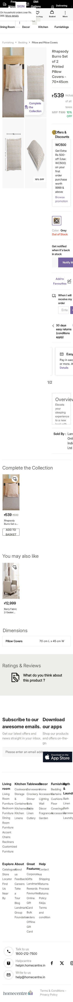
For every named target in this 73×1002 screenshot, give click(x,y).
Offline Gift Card (31, 926)
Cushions (56, 798)
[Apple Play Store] (57, 757)
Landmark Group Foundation (21, 912)
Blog (17, 903)
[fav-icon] (37, 13)
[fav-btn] (15, 479)
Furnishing (8, 42)
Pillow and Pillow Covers (45, 42)
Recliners (8, 841)
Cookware (21, 789)
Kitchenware (22, 808)
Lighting (44, 798)
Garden (43, 818)
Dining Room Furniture (7, 822)
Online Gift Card (31, 902)
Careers (20, 883)
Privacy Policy (48, 994)
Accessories (58, 813)
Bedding (22, 42)
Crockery (32, 794)
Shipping (44, 879)
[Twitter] (62, 963)
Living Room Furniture (7, 798)
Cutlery (31, 818)
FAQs (42, 903)
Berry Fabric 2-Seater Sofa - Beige (10, 611)
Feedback (21, 879)
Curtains (56, 794)
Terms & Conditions (52, 990)
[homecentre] (19, 992)
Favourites (33, 893)
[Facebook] (51, 963)
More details (12, 15)
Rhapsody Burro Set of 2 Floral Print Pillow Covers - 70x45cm (10, 522)
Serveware (33, 789)
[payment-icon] (66, 354)
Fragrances (46, 813)
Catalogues (9, 869)
